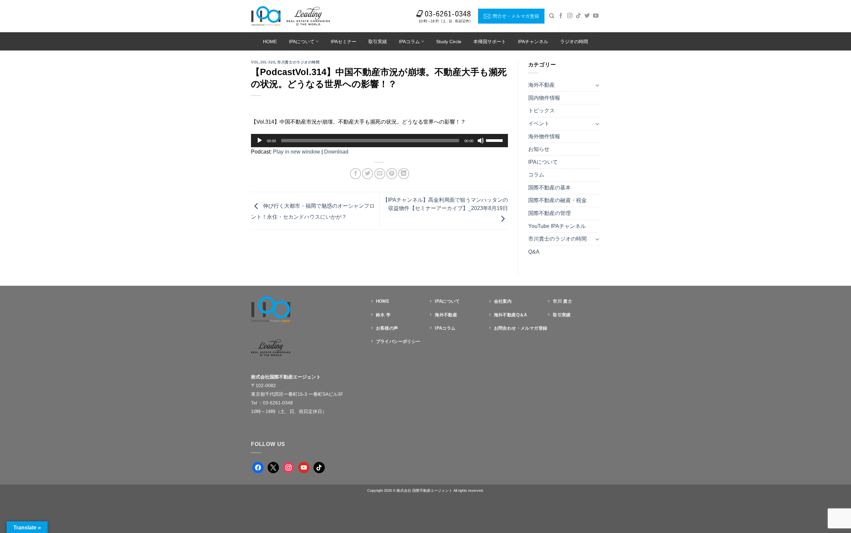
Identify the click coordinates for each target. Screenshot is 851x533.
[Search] (551, 16)
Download (336, 152)
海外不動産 (541, 85)
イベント (538, 123)
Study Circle (448, 41)
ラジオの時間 (574, 41)
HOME (270, 41)
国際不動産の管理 (549, 213)
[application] (379, 140)
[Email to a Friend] (379, 173)
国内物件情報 (544, 98)
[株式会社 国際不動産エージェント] (290, 16)
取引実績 (377, 41)
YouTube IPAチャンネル (557, 226)
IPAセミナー (343, 41)
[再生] (259, 140)
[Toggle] (597, 85)
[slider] (495, 140)
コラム (536, 174)
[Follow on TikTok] (578, 16)
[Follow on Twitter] (587, 16)
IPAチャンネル (533, 41)
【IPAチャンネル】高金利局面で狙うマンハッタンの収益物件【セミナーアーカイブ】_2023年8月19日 (445, 204)
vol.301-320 (263, 62)
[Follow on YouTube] (595, 16)
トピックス (541, 110)
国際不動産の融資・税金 (557, 200)
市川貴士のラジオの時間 (298, 62)
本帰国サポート (489, 41)
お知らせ (538, 149)
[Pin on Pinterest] (391, 173)
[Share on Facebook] (355, 173)
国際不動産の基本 (549, 187)
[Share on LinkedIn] (403, 173)
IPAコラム (409, 41)
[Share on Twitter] (367, 173)
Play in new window (296, 152)
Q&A (534, 252)
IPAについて (301, 41)
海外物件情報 (544, 136)
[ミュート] (480, 140)
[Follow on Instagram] (569, 16)
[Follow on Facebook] (560, 16)
